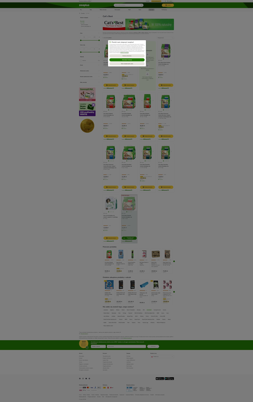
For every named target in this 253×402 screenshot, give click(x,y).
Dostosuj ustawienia (127, 55)
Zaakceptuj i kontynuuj (127, 59)
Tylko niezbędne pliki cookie (127, 63)
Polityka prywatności (124, 52)
